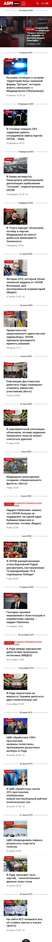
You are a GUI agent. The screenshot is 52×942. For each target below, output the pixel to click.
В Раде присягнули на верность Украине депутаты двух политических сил (25, 697)
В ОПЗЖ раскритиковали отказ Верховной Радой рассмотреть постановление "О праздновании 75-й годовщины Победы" (25, 568)
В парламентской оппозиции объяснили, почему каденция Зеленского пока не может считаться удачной (25, 434)
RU (47, 3)
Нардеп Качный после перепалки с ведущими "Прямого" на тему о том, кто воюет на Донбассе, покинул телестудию (38, 34)
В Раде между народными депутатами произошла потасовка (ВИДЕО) (23, 652)
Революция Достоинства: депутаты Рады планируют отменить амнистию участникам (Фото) (24, 386)
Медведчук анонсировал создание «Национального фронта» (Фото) (23, 480)
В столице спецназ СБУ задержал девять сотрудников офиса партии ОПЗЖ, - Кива (24, 134)
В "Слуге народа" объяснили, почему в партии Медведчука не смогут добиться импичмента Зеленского (25, 234)
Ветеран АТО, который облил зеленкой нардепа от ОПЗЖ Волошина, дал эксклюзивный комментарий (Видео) (25, 285)
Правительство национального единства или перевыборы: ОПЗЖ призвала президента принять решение (25, 337)
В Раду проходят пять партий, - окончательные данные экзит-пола (23, 878)
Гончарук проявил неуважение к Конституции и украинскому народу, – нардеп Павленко (25, 617)
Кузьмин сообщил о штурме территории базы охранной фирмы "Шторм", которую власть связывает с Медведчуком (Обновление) (25, 84)
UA (42, 3)
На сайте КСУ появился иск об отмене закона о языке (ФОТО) (24, 923)
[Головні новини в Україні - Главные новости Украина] (12, 3)
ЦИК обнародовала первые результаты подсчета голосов (24, 843)
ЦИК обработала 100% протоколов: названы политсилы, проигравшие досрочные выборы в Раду (23, 744)
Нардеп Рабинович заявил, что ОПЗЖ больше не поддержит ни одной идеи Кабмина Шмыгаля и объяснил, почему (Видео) (24, 517)
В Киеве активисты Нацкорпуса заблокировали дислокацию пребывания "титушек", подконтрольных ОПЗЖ (25, 183)
